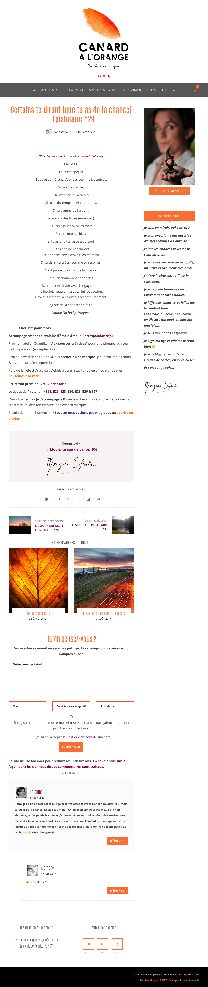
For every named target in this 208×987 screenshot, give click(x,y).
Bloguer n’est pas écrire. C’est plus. (104, 613)
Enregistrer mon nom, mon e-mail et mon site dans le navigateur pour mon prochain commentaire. (71, 725)
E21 (48, 391)
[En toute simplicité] (38, 580)
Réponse (117, 841)
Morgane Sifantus (169, 191)
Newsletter (158, 90)
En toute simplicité (38, 613)
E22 (55, 391)
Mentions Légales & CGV (153, 980)
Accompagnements (47, 90)
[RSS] (117, 944)
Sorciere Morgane (103, 90)
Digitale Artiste (191, 974)
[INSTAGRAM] (88, 944)
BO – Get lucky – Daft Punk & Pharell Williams (71, 156)
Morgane (65, 132)
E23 (63, 391)
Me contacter (133, 90)
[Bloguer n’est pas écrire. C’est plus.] (104, 580)
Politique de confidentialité (87, 737)
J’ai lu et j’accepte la (73, 737)
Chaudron (75, 90)
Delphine (36, 792)
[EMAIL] (102, 944)
